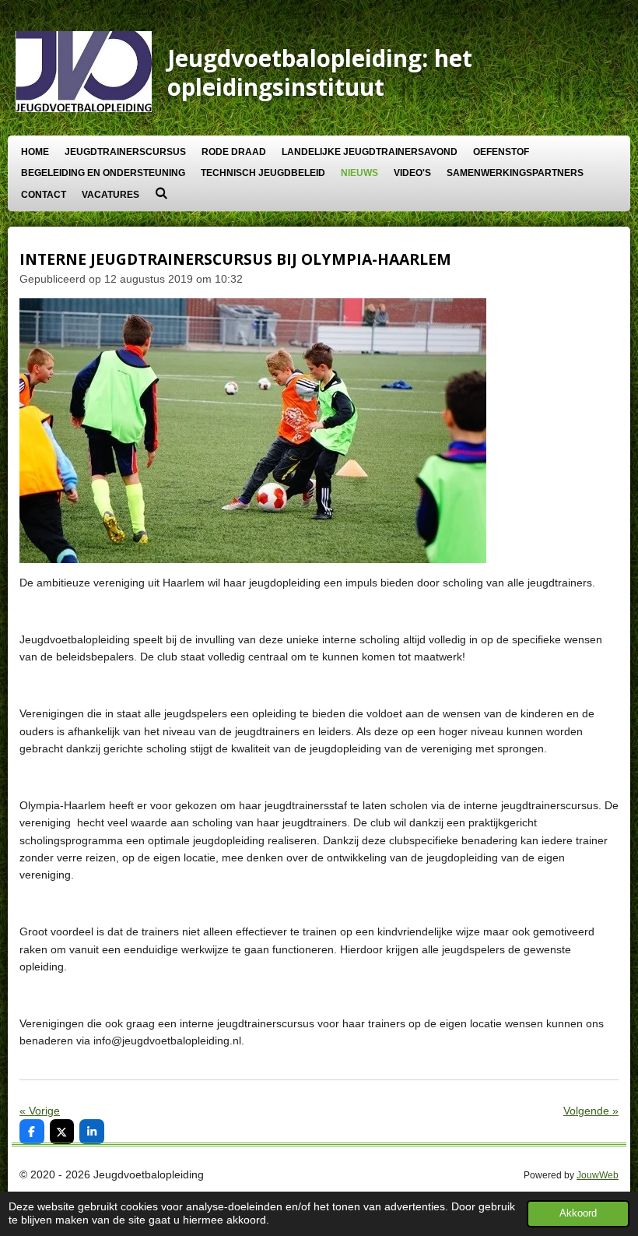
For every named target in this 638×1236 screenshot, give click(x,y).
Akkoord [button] (578, 1213)
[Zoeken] (161, 193)
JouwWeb (598, 1175)
